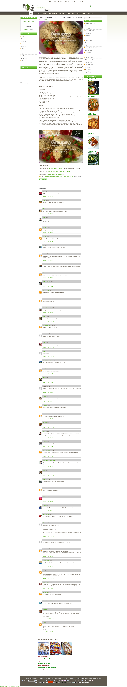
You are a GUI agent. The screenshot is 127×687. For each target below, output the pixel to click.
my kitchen (45, 592)
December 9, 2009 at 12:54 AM (48, 536)
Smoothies (87, 35)
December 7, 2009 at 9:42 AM (48, 295)
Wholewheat (24, 55)
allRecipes (37, 13)
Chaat (86, 26)
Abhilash (45, 523)
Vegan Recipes (88, 72)
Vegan (68, 13)
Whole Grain (24, 58)
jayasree (45, 441)
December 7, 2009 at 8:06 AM (48, 223)
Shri (44, 351)
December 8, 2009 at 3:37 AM (48, 456)
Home (50, 1)
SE (43, 245)
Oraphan (45, 431)
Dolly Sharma (46, 560)
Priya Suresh (46, 290)
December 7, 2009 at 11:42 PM (48, 427)
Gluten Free (91, 13)
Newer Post (41, 184)
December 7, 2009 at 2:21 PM (48, 392)
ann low (44, 236)
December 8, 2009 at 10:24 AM (48, 475)
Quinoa (23, 63)
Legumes (23, 46)
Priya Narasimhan (47, 450)
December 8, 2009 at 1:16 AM (48, 446)
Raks (44, 254)
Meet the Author (58, 1)
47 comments (48, 19)
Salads (86, 45)
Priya (44, 470)
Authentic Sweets (89, 60)
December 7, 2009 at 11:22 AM (48, 356)
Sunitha (44, 316)
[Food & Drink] (85, 680)
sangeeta (45, 422)
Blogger (99, 678)
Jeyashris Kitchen (47, 307)
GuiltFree (61, 13)
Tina (44, 209)
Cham (44, 396)
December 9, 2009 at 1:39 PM (48, 588)
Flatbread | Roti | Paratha (91, 47)
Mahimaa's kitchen (47, 360)
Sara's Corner (46, 540)
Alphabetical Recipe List (77, 1)
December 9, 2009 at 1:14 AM (48, 545)
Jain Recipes (88, 67)
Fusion (44, 13)
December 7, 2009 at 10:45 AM (48, 330)
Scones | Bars (88, 50)
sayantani (45, 334)
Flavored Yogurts (89, 57)
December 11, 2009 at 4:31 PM (48, 605)
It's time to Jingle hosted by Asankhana (55, 174)
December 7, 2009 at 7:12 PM (48, 410)
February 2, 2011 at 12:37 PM (48, 631)
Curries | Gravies (89, 52)
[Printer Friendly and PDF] (43, 179)
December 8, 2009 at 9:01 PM (48, 519)
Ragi (22, 53)
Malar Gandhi (46, 514)
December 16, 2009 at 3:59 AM (48, 618)
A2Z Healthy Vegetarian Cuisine (85, 678)
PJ (43, 570)
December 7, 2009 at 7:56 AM (48, 213)
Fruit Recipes (88, 69)
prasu (44, 200)
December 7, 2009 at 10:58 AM (48, 338)
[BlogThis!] (76, 176)
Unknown (45, 405)
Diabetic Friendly (81, 13)
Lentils (22, 48)
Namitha (45, 368)
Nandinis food (46, 299)
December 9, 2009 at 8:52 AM (48, 556)
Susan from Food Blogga (49, 460)
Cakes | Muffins (88, 28)
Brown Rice (24, 41)
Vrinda (44, 377)
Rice (22, 60)
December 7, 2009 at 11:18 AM (48, 347)
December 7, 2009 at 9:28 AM (48, 277)
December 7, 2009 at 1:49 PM (48, 373)
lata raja (44, 264)
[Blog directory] (64, 680)
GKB (44, 622)
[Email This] (75, 176)
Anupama (45, 479)
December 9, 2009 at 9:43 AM (48, 566)
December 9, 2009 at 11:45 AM (48, 578)
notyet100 (45, 227)
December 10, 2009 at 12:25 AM (48, 597)
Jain (73, 13)
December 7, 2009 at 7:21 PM (48, 418)
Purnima (45, 609)
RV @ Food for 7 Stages (48, 601)
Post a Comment (42, 635)
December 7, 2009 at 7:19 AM (48, 196)
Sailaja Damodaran (47, 325)
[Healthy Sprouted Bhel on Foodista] (81, 682)
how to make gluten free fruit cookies (64, 176)
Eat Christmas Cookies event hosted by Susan (59, 171)
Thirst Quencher (89, 38)
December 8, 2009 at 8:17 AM (48, 466)
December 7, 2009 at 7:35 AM (48, 205)
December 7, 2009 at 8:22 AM (48, 241)
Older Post (81, 184)
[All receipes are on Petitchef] (50, 682)
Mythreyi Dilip (46, 582)
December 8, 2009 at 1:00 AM (48, 437)
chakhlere (45, 496)
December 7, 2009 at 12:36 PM (48, 365)
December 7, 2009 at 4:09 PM (48, 401)
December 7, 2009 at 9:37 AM (48, 286)
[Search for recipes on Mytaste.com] (25, 83)
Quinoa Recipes (89, 55)
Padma (44, 342)
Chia (22, 43)
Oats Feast (50, 168)
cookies (49, 176)
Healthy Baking (53, 13)
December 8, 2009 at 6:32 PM (48, 501)
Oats (22, 51)
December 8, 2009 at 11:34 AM (48, 484)
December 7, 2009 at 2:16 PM (48, 382)
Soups (86, 43)
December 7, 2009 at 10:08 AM (48, 321)
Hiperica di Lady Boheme (49, 488)
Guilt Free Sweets (89, 64)
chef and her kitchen (47, 272)
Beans (22, 36)
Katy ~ (44, 505)
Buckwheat (23, 39)
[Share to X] (78, 176)
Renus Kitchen (46, 414)
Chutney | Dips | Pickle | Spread (92, 30)
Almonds (46, 176)
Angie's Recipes (46, 281)
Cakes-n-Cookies (58, 168)
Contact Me (66, 1)
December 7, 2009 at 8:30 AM (48, 250)
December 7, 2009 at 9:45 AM (48, 303)
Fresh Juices (88, 33)
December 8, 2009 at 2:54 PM (48, 492)
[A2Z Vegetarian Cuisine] (40, 680)
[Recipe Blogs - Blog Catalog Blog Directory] (63, 682)
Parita (44, 217)
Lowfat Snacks (88, 40)
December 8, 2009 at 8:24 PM (48, 510)
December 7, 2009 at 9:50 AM (48, 312)
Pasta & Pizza (88, 62)
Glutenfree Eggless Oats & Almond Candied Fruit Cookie (60, 17)
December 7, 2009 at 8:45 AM (48, 268)
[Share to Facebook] (80, 176)
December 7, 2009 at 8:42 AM (48, 260)
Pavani (44, 191)
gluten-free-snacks (54, 176)
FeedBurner (31, 29)
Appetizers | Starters (90, 23)
